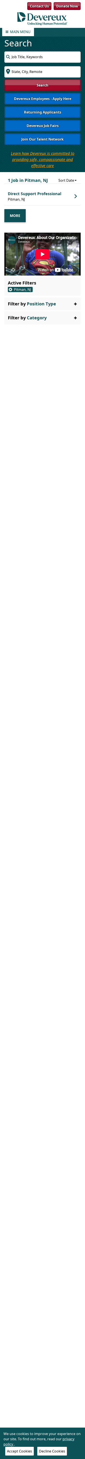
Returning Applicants (42, 112)
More (15, 215)
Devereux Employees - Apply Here (42, 98)
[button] (42, 304)
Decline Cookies (52, 1451)
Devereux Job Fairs (43, 125)
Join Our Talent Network (42, 139)
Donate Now (67, 6)
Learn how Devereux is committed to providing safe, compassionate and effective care (42, 159)
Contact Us (39, 6)
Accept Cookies (19, 1451)
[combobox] (42, 57)
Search (42, 85)
